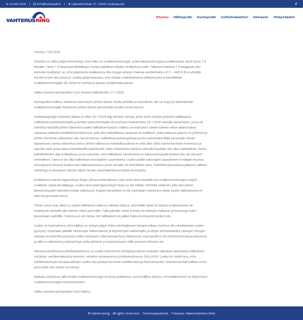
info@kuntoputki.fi (49, 4)
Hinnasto (260, 17)
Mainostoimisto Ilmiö (200, 313)
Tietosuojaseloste (155, 313)
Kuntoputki (206, 17)
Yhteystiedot (284, 17)
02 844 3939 (17, 4)
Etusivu (162, 17)
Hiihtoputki (183, 17)
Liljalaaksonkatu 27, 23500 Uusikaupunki (97, 4)
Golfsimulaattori (234, 17)
